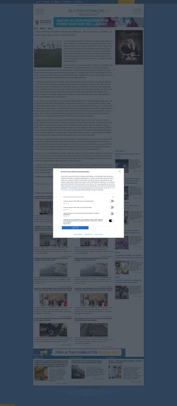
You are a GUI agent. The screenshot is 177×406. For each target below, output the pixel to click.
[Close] (120, 172)
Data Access (88, 234)
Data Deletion (78, 234)
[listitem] (88, 197)
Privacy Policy (99, 234)
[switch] (111, 201)
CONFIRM (75, 227)
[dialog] (88, 203)
